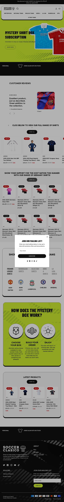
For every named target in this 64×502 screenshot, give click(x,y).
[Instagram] (32, 261)
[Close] (47, 237)
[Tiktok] (36, 261)
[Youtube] (34, 261)
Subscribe (32, 256)
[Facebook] (29, 261)
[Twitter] (27, 261)
